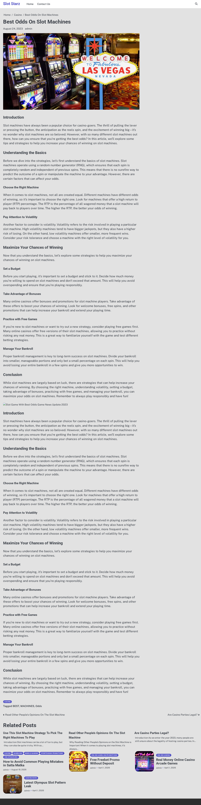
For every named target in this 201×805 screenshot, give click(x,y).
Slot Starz (11, 3)
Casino (7, 702)
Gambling (18, 753)
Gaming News (31, 778)
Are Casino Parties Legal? (151, 733)
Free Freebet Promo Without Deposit (105, 761)
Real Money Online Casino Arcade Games (175, 761)
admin (28, 28)
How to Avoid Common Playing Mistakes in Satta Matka (33, 763)
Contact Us (43, 4)
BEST (16, 706)
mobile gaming (31, 753)
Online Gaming (163, 755)
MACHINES (27, 706)
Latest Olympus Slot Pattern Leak (45, 784)
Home (30, 4)
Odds (38, 706)
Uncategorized (11, 757)
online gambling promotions (104, 755)
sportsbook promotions (52, 753)
